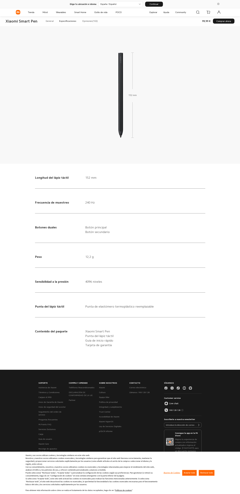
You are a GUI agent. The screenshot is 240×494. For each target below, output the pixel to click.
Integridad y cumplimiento (110, 407)
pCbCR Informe (105, 431)
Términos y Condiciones (49, 392)
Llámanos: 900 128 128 (139, 392)
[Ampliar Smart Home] (87, 12)
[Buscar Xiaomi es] (198, 12)
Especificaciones (67, 21)
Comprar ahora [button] (223, 21)
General (50, 21)
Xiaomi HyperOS (106, 421)
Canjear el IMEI (45, 397)
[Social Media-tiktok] (178, 388)
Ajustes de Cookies (172, 472)
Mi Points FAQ (44, 424)
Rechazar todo (206, 472)
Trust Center (104, 412)
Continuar (154, 4)
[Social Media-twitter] (172, 388)
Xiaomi (102, 387)
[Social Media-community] (190, 388)
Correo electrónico (137, 387)
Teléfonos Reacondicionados (81, 387)
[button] (218, 4)
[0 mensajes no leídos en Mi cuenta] (219, 12)
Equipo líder (104, 397)
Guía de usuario (45, 439)
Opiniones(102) (90, 21)
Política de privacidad (108, 402)
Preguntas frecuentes (48, 420)
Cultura (102, 392)
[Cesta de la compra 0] (208, 12)
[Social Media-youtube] (184, 388)
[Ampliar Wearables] (67, 12)
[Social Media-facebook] (166, 388)
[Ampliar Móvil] (49, 12)
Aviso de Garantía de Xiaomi (50, 402)
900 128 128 (174, 410)
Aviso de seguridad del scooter (52, 407)
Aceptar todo (189, 472)
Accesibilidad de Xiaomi (109, 417)
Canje (40, 434)
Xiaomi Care (43, 444)
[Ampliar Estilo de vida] (108, 12)
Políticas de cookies (123, 490)
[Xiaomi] (18, 12)
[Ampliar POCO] (123, 12)
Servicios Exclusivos (47, 429)
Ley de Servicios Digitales (110, 426)
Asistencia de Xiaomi (47, 387)
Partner (72, 400)
